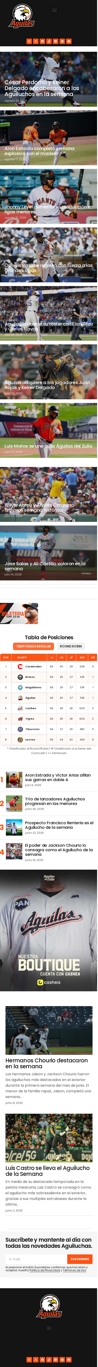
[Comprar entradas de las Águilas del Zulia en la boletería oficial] (18, 596)
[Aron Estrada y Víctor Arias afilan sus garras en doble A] (14, 762)
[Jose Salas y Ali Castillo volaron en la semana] (47, 536)
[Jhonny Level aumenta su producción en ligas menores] (47, 191)
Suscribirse (76, 1239)
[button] (54, 10)
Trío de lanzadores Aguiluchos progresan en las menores (55, 783)
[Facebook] (41, 41)
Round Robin (69, 628)
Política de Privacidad (44, 1251)
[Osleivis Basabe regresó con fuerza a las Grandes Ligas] (47, 248)
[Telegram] (54, 41)
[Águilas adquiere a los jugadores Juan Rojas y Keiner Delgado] (47, 361)
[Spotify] (60, 41)
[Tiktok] (47, 41)
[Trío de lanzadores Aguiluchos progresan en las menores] (14, 786)
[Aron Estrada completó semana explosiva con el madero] (47, 134)
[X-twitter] (34, 41)
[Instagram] (27, 41)
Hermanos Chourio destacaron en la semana (46, 1040)
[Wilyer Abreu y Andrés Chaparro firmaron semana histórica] (47, 480)
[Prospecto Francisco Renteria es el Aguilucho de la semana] (14, 810)
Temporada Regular (31, 628)
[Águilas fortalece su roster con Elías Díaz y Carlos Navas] (47, 304)
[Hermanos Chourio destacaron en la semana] (47, 1007)
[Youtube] (67, 41)
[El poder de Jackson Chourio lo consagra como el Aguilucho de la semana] (14, 834)
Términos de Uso (74, 1251)
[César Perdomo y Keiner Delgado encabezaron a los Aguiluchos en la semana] (47, 78)
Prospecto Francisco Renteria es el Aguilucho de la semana (59, 807)
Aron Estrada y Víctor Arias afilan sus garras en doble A (58, 759)
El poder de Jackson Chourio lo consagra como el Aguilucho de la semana (59, 832)
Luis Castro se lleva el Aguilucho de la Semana (38, 1145)
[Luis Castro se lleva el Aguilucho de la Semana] (47, 1113)
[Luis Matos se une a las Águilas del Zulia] (47, 418)
